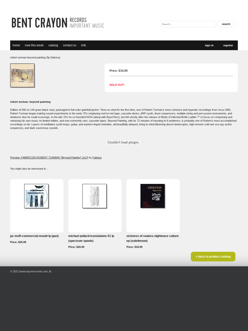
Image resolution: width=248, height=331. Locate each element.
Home (16, 45)
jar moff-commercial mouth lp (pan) (34, 236)
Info (83, 45)
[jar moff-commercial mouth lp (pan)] (36, 208)
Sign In (209, 45)
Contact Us (69, 45)
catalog (53, 45)
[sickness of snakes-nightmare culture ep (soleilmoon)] (153, 207)
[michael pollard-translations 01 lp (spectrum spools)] (95, 208)
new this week (34, 45)
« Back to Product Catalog (213, 256)
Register (228, 45)
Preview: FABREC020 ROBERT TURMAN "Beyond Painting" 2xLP (49, 157)
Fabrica (97, 157)
